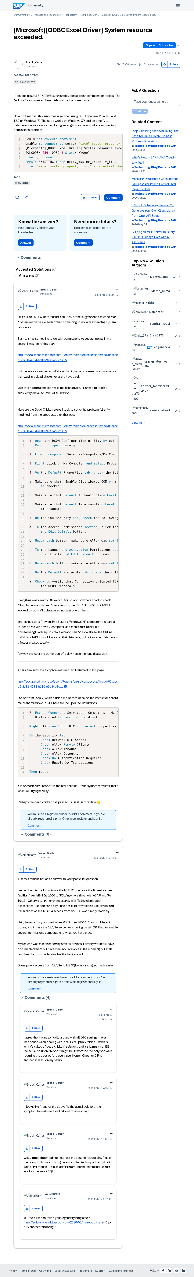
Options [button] (177, 45)
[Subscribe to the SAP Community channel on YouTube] (176, 1270)
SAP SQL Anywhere (25, 81)
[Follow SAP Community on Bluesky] (169, 1270)
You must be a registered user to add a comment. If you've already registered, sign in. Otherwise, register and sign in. (66, 816)
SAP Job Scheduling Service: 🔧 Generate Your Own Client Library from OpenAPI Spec (153, 210)
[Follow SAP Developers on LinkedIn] (183, 1270)
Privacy (12, 1270)
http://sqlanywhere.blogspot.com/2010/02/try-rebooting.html (65, 1222)
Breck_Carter (35, 62)
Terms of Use (28, 1270)
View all (137, 422)
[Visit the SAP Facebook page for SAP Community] (163, 1270)
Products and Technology (47, 15)
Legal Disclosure (65, 1270)
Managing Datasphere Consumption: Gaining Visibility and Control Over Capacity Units (155, 184)
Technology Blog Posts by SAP (155, 145)
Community (35, 5)
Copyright (45, 1270)
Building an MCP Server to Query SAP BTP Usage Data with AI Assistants (153, 237)
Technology (70, 15)
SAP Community (22, 15)
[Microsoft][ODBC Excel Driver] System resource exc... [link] (128, 15)
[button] (164, 64)
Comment (113, 197)
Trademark (85, 1270)
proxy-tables (21, 183)
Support (100, 1270)
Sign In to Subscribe (159, 45)
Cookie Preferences (121, 1270)
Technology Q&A (88, 15)
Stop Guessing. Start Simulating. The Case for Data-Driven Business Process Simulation (155, 136)
